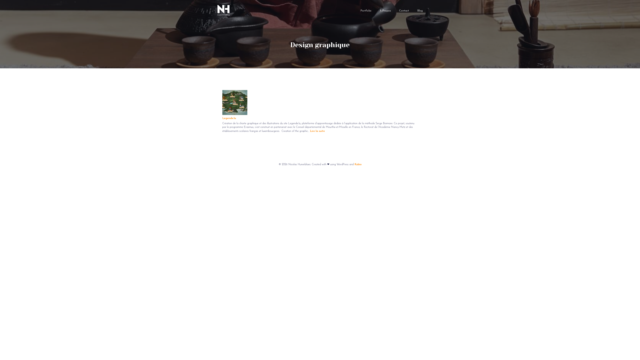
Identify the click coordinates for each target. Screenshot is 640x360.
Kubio (358, 164)
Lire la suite (317, 131)
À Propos (385, 11)
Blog (420, 11)
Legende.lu (229, 118)
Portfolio (365, 11)
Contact (404, 11)
